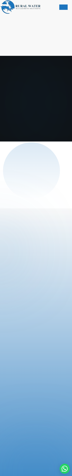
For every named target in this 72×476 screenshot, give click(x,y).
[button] (65, 469)
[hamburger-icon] (63, 7)
